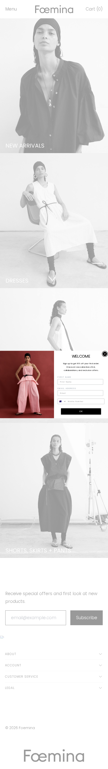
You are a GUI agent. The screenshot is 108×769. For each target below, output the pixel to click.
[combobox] (62, 401)
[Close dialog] (105, 354)
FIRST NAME (64, 377)
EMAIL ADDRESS (67, 389)
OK (81, 411)
